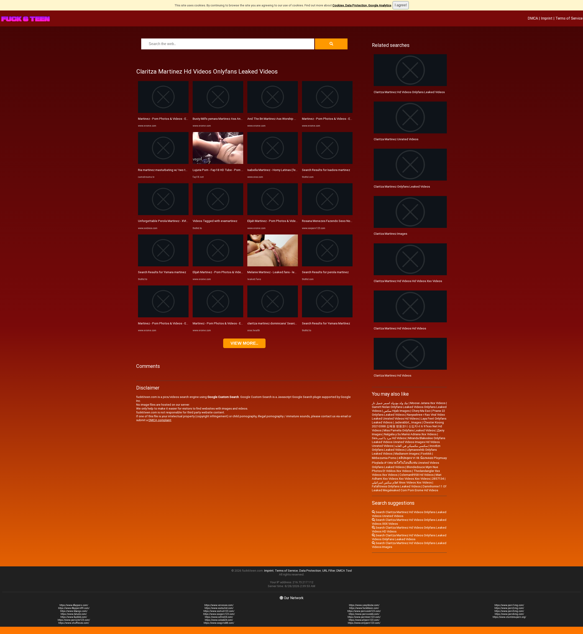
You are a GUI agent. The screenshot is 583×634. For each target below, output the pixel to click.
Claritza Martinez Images (390, 234)
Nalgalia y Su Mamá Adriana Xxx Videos (410, 434)
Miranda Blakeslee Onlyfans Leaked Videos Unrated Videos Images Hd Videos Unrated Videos (408, 442)
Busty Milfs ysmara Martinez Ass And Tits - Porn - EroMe (230, 119)
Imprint (546, 18)
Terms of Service (569, 18)
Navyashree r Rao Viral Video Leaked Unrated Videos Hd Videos (408, 416)
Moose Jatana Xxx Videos (427, 403)
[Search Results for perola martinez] (327, 265)
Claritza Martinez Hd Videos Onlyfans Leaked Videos (409, 92)
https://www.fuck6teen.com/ (364, 608)
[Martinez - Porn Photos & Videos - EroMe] (163, 112)
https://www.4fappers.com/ (73, 605)
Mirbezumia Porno (384, 458)
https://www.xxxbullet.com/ (219, 608)
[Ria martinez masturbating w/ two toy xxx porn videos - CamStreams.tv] (163, 163)
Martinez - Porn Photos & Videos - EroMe (165, 119)
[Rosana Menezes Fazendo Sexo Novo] (327, 214)
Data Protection (310, 571)
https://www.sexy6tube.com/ (364, 605)
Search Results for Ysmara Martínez (326, 323)
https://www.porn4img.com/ (509, 614)
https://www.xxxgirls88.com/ (219, 622)
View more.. (244, 343)
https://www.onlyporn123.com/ (364, 622)
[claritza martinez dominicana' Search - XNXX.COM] (272, 316)
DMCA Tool (344, 571)
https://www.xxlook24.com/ (219, 620)
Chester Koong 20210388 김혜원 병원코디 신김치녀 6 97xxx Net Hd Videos (408, 426)
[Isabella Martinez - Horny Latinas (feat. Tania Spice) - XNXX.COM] (272, 163)
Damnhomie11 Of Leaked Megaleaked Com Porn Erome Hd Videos (409, 488)
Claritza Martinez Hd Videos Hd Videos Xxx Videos (408, 281)
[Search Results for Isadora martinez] (327, 163)
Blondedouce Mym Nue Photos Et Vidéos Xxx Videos (405, 469)
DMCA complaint (159, 420)
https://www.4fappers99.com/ (73, 608)
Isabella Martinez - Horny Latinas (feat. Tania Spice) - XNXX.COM (290, 170)
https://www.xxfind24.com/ (219, 617)
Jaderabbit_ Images (407, 422)
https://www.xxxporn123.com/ (219, 614)
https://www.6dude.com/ (74, 614)
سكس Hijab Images (397, 411)
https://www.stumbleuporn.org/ (509, 617)
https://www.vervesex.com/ (218, 605)
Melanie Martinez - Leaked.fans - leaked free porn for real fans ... (290, 272)
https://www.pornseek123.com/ (364, 611)
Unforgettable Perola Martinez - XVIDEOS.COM (169, 221)
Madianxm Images (406, 454)
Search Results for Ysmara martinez (162, 272)
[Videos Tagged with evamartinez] (218, 214)
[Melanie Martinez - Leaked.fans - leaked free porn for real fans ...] (272, 265)
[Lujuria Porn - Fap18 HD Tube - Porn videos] (218, 163)
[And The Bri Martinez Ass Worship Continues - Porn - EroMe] (272, 112)
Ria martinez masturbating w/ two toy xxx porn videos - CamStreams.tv (186, 170)
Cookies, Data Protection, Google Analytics (361, 5)
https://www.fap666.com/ (73, 617)
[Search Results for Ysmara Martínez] (327, 316)
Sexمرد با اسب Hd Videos (389, 438)
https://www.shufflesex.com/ (73, 622)
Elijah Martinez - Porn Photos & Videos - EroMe (224, 272)
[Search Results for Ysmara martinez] (163, 265)
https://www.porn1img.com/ (509, 605)
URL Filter (328, 571)
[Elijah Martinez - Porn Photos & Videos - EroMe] (218, 265)
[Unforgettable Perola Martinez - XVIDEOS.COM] (163, 214)
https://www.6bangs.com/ (73, 611)
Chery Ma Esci (421, 411)
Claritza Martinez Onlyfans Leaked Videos (402, 186)
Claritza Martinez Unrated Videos (396, 139)
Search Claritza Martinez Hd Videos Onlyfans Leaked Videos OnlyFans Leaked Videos (409, 537)
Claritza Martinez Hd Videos (392, 375)
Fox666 (426, 454)
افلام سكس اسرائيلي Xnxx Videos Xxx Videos (402, 482)
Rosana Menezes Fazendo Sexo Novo (327, 221)
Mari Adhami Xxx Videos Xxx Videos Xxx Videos (406, 477)
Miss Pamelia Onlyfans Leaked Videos (409, 430)
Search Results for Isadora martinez (326, 170)
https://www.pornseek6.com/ (364, 614)
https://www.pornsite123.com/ (74, 620)
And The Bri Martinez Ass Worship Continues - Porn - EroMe (287, 119)
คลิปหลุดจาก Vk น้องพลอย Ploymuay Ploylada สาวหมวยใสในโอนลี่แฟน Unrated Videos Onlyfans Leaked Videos (409, 462)
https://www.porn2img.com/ (509, 608)
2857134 (438, 479)
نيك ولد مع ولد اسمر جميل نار (390, 403)
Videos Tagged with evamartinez (215, 221)
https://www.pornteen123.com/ (364, 617)
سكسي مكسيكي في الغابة (411, 446)
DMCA (533, 18)
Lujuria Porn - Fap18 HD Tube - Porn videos (221, 170)
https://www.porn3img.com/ (509, 611)
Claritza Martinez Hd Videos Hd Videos (400, 328)
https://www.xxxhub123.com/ (218, 611)
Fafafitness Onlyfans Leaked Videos (396, 486)
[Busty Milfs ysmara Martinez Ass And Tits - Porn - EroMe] (218, 112)
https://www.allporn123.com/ (364, 620)
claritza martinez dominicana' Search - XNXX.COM (280, 323)
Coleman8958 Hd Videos (416, 475)
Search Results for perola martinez (325, 272)
